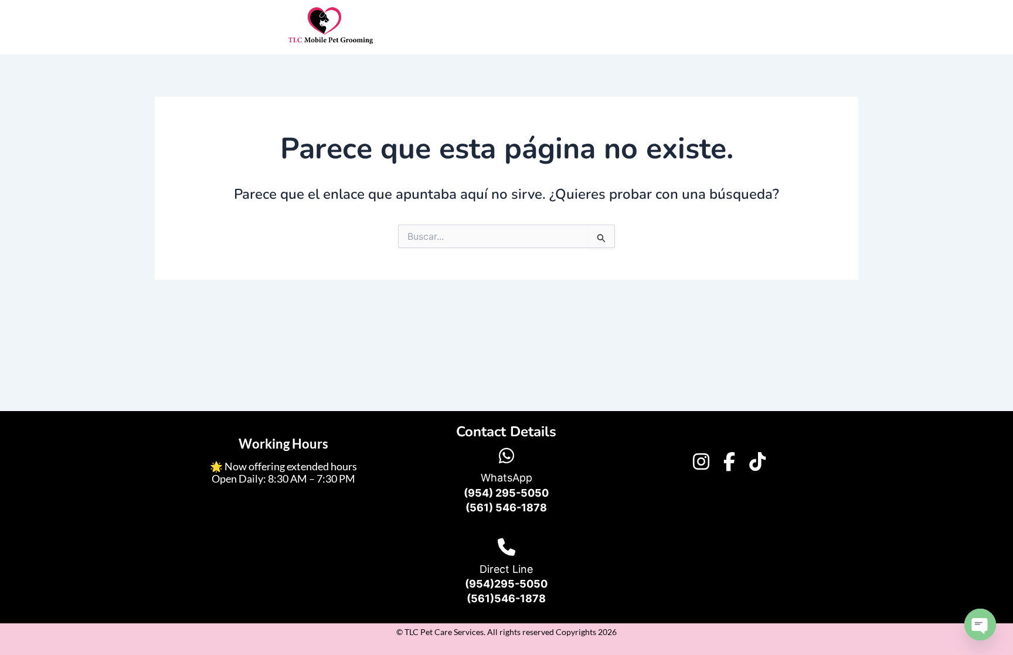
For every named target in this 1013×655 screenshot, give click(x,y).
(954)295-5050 (506, 584)
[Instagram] (701, 461)
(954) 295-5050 (506, 493)
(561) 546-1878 (506, 507)
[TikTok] (757, 461)
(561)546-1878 (506, 598)
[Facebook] (729, 461)
